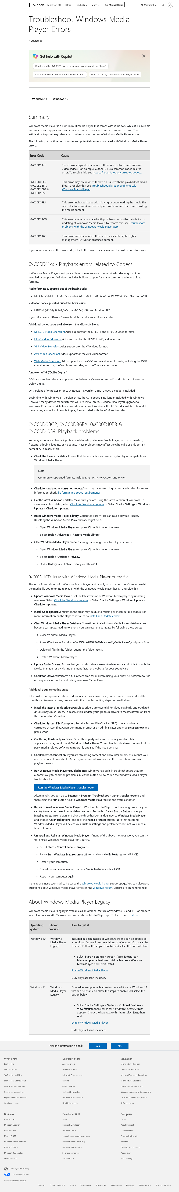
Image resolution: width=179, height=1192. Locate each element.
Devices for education (130, 1069)
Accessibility (126, 1153)
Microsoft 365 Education (131, 1080)
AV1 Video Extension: (47, 354)
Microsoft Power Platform (15, 1141)
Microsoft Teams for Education (134, 1075)
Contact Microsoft (57, 1185)
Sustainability (126, 1158)
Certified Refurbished (71, 1092)
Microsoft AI (9, 1119)
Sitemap (41, 1185)
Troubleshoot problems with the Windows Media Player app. (103, 224)
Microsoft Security (12, 1124)
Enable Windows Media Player (89, 970)
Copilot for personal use (14, 1092)
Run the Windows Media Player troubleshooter (66, 787)
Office (68, 4)
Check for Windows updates (87, 504)
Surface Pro (9, 1064)
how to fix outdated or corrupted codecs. (117, 172)
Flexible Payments (70, 1103)
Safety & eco (116, 1185)
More (94, 4)
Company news (127, 1130)
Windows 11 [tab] (39, 99)
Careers (124, 1119)
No (119, 1046)
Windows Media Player (95, 883)
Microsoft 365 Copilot (13, 1153)
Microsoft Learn (69, 1130)
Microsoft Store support (72, 1075)
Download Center (69, 1069)
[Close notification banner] (144, 56)
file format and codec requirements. (78, 492)
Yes (98, 1046)
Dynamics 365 (10, 1130)
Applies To (36, 40)
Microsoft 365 (54, 4)
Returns (65, 1080)
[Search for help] (162, 4)
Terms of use (85, 1185)
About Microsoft (127, 1124)
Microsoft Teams (11, 1147)
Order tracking (68, 1086)
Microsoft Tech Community (73, 1141)
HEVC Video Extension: (48, 339)
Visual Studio (68, 1158)
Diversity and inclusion (130, 1147)
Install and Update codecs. (105, 616)
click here (135, 915)
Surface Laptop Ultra (13, 1075)
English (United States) (19, 1168)
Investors (124, 1141)
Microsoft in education (130, 1064)
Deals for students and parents (134, 1097)
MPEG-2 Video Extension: (49, 331)
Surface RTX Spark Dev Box (15, 1080)
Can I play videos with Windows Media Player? (60, 74)
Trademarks (101, 1185)
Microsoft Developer (71, 1124)
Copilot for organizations (14, 1086)
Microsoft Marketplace (72, 1147)
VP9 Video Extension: (47, 346)
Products (80, 4)
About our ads (145, 1185)
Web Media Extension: (47, 361)
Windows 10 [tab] (60, 99)
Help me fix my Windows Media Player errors (115, 74)
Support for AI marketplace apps (76, 1136)
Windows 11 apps (11, 1103)
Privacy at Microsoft (129, 1136)
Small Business (10, 1158)
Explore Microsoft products (15, 1097)
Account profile (68, 1064)
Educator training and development (136, 1092)
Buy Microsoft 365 (114, 4)
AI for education (127, 1103)
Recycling (130, 1185)
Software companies (71, 1153)
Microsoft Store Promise (72, 1097)
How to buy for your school (132, 1086)
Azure (64, 1119)
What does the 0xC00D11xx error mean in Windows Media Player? (70, 66)
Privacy (73, 1185)
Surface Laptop (10, 1069)
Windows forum (102, 887)
